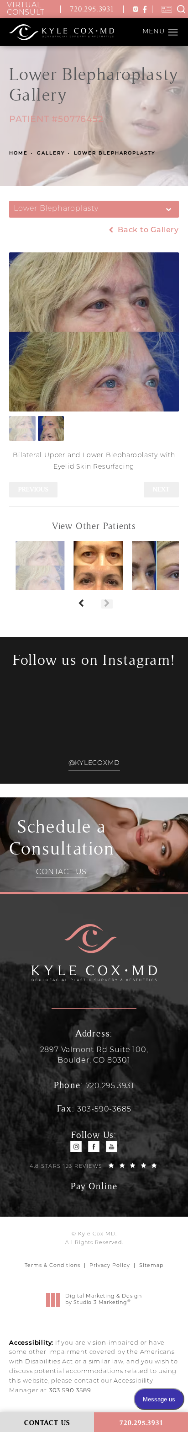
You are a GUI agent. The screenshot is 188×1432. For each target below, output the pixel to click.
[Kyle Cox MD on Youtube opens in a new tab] (112, 1146)
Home (18, 153)
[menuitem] (76, 1146)
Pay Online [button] (94, 1186)
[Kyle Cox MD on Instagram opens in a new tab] (76, 1146)
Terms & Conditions (52, 1265)
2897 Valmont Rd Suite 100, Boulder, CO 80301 (94, 1055)
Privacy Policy (109, 1265)
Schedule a (61, 837)
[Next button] (107, 604)
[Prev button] (81, 604)
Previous (33, 489)
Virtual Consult (26, 9)
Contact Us (61, 872)
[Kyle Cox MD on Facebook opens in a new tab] (94, 1146)
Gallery (51, 153)
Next (161, 489)
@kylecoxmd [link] (94, 763)
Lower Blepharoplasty (114, 153)
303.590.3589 (70, 1391)
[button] (135, 9)
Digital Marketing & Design (103, 1300)
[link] (94, 9)
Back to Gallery (147, 230)
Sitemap (151, 1265)
